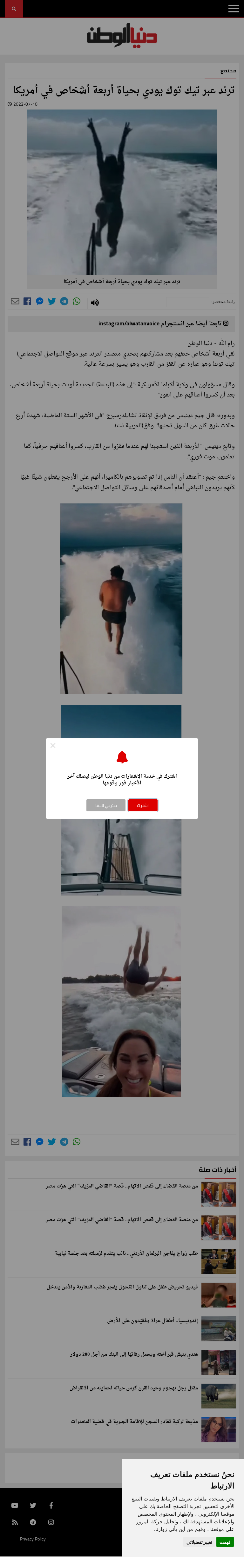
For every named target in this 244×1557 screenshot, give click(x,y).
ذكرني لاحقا (106, 805)
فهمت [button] (225, 1542)
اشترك (143, 805)
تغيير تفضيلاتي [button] (199, 1542)
